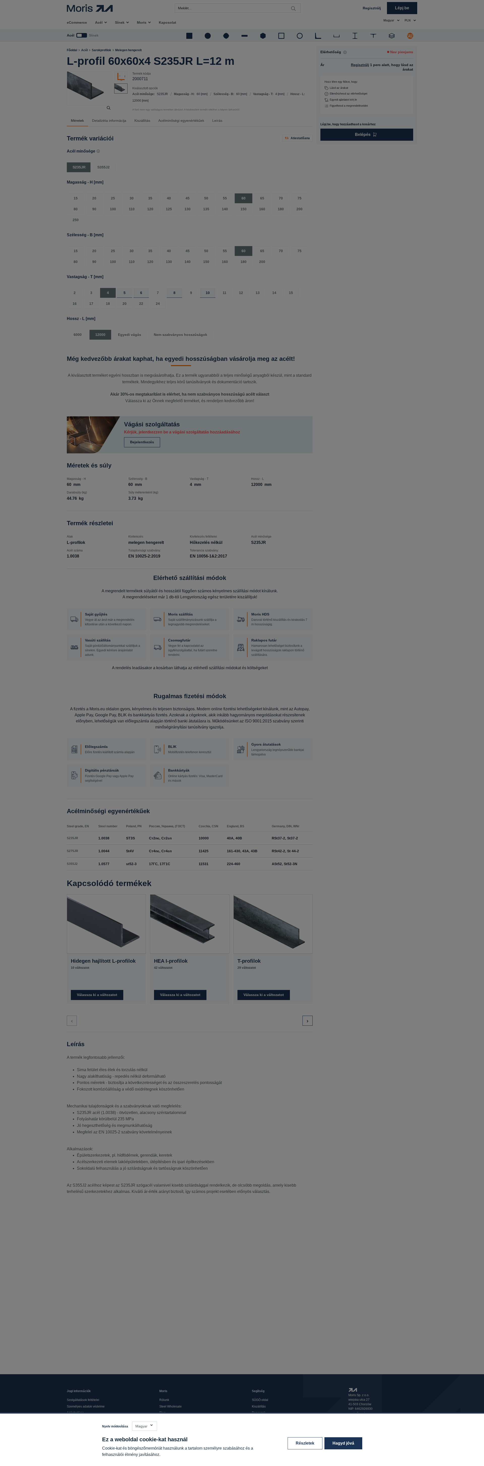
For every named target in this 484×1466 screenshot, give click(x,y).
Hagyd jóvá (343, 1443)
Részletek (305, 1443)
